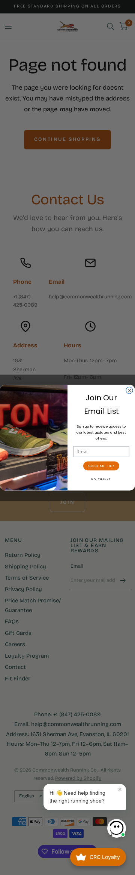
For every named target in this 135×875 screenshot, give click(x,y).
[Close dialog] (129, 390)
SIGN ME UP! (101, 465)
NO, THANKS (101, 479)
